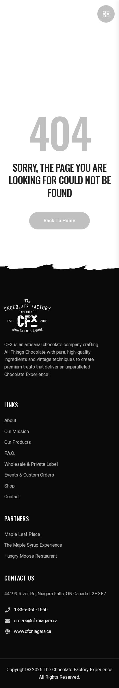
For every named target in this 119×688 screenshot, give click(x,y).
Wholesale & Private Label (31, 464)
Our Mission (16, 431)
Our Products (17, 442)
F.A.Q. (9, 453)
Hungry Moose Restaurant (30, 556)
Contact (12, 496)
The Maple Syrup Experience (33, 545)
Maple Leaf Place (22, 534)
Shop (9, 486)
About (10, 420)
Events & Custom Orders (29, 475)
